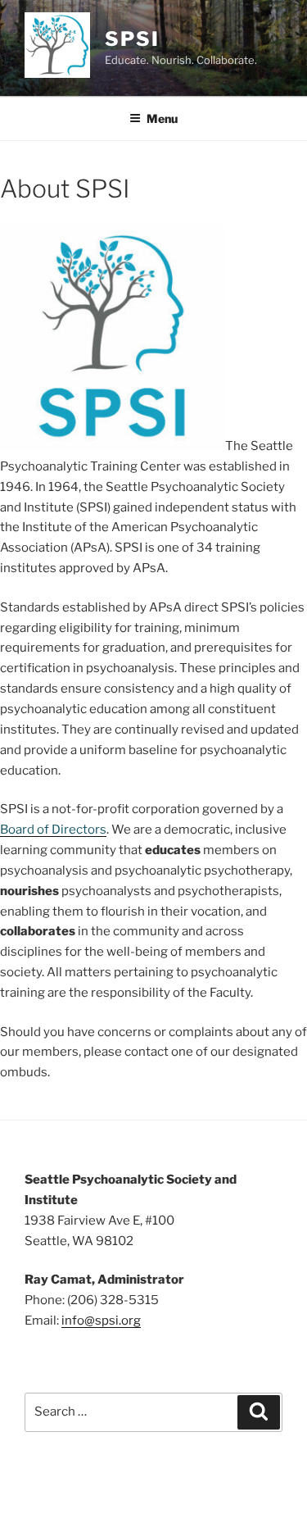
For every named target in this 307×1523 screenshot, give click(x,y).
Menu (162, 118)
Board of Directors (53, 829)
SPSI (132, 39)
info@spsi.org (101, 1320)
